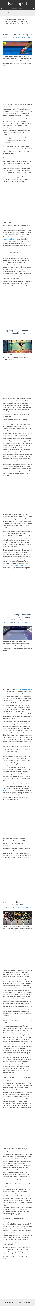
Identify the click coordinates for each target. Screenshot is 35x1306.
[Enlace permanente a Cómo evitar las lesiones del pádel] (17, 48)
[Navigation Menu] (33, 8)
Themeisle (27, 1302)
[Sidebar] (1, 8)
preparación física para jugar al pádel (13, 565)
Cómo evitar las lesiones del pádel (17, 34)
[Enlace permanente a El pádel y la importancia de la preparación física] (17, 346)
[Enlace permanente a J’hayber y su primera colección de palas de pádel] (17, 918)
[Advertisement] (17, 85)
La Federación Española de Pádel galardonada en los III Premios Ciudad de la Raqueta (17, 617)
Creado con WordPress (10, 1302)
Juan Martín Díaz (8, 790)
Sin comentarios (26, 37)
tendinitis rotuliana (8, 239)
